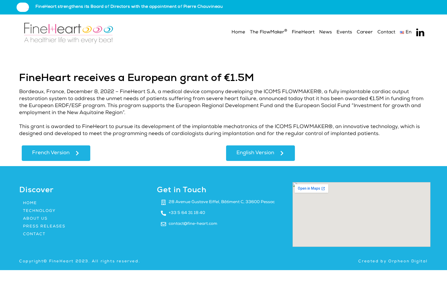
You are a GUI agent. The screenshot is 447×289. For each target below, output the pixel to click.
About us (35, 219)
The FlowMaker (268, 32)
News (325, 32)
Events (344, 32)
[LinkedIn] (420, 32)
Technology (39, 211)
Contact (386, 32)
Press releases (44, 226)
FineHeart (303, 32)
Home (237, 32)
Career (365, 32)
